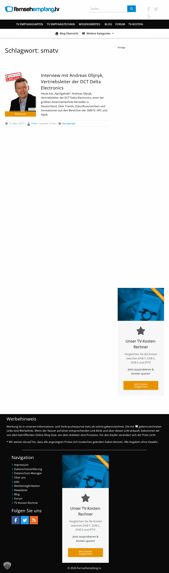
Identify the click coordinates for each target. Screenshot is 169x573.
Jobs (16, 482)
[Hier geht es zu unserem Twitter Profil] (156, 9)
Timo (34, 123)
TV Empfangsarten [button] (29, 24)
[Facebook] (16, 520)
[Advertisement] (141, 166)
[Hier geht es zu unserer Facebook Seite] (149, 9)
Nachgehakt (68, 123)
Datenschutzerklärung (28, 469)
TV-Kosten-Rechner (136, 25)
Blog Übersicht (69, 33)
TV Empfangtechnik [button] (61, 24)
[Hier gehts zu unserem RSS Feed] (149, 16)
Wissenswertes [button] (89, 24)
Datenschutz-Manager (28, 473)
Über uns (20, 477)
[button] (7, 566)
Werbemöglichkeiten (27, 486)
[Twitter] (25, 520)
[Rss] (34, 520)
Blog (108, 24)
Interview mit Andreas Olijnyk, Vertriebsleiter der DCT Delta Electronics (72, 81)
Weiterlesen (20, 113)
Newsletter (21, 490)
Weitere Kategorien (98, 33)
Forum (120, 24)
